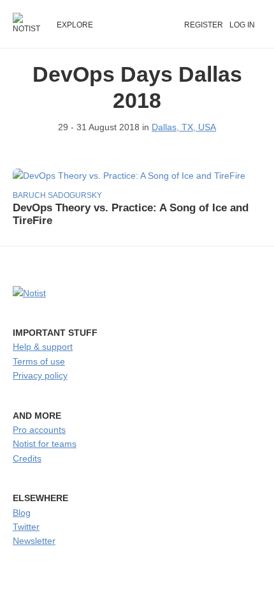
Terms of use (39, 361)
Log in (242, 24)
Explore (75, 24)
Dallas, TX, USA (184, 127)
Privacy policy (40, 375)
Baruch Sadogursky (57, 195)
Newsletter (34, 541)
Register (203, 24)
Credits (27, 458)
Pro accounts (39, 430)
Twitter (26, 527)
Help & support (43, 347)
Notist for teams (44, 444)
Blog (22, 513)
